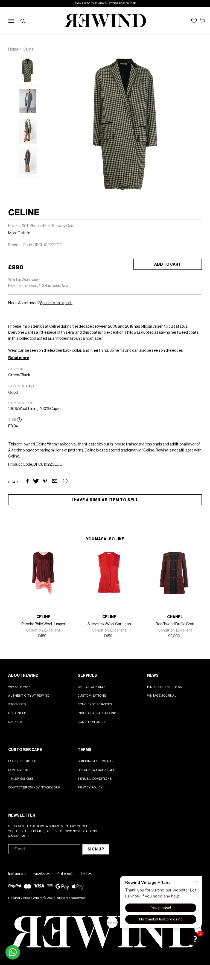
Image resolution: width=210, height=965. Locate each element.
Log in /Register (22, 761)
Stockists (17, 704)
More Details (19, 233)
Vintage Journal (161, 695)
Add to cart (167, 264)
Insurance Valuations (97, 713)
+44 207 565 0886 (21, 778)
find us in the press (164, 686)
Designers (17, 713)
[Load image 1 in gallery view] (27, 72)
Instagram (17, 874)
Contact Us (18, 770)
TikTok (86, 874)
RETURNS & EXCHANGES (96, 770)
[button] (195, 939)
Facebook (41, 874)
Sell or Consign (92, 686)
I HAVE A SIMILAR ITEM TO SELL (105, 500)
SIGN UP (96, 849)
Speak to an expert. (56, 303)
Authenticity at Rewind (28, 695)
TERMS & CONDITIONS (95, 778)
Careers (15, 721)
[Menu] (11, 21)
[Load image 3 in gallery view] (27, 132)
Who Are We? (19, 686)
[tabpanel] (27, 72)
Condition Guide (92, 721)
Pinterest (65, 874)
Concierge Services (95, 704)
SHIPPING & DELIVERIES (96, 761)
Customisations (92, 695)
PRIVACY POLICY (90, 787)
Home (13, 49)
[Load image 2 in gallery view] (27, 102)
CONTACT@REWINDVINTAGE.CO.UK (34, 787)
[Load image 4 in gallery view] (27, 163)
